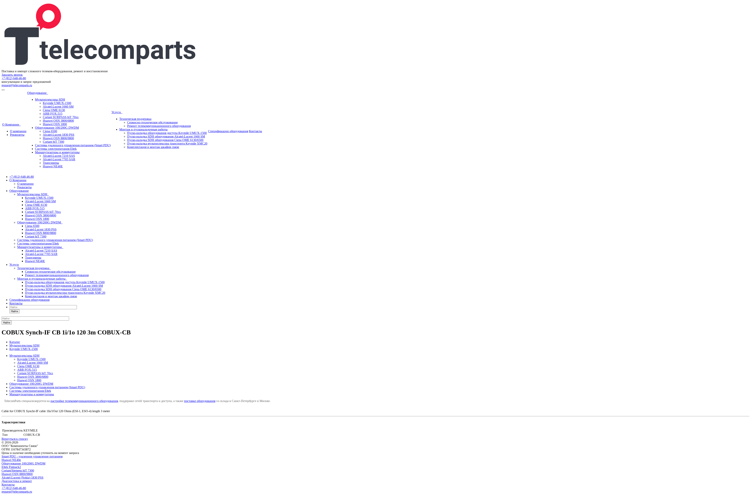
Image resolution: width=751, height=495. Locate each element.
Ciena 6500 (50, 131)
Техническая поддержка (135, 119)
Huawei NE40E (53, 166)
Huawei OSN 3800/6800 (58, 120)
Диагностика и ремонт (17, 481)
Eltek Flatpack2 (11, 467)
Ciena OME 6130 (54, 110)
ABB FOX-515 (52, 113)
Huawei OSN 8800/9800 (58, 138)
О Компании (11, 124)
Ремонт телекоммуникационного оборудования (159, 126)
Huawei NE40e (11, 460)
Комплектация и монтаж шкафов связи (153, 147)
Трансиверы (51, 162)
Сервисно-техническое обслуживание (152, 122)
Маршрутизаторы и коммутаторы (57, 152)
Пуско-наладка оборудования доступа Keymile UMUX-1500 (167, 133)
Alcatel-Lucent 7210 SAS (59, 155)
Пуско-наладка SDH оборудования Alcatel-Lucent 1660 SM (166, 136)
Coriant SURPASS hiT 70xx (61, 117)
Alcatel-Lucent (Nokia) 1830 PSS (22, 477)
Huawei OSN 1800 (55, 124)
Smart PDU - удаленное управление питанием (32, 456)
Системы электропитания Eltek (56, 148)
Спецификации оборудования (228, 131)
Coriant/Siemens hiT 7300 (18, 470)
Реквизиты (17, 134)
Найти (14, 311)
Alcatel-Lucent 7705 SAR (59, 159)
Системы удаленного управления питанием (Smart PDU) (73, 145)
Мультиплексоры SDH (50, 99)
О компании (18, 131)
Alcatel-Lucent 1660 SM (58, 106)
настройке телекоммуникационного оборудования (84, 401)
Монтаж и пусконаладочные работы (143, 129)
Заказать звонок (12, 74)
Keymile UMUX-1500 (57, 103)
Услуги (116, 112)
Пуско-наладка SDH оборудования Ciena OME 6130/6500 (165, 140)
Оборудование (37, 93)
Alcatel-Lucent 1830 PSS (58, 134)
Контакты (255, 131)
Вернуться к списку (15, 438)
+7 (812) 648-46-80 (14, 78)
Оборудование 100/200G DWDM (57, 127)
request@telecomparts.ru (17, 85)
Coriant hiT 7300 (53, 141)
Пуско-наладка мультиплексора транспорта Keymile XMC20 (167, 143)
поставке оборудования (199, 401)
